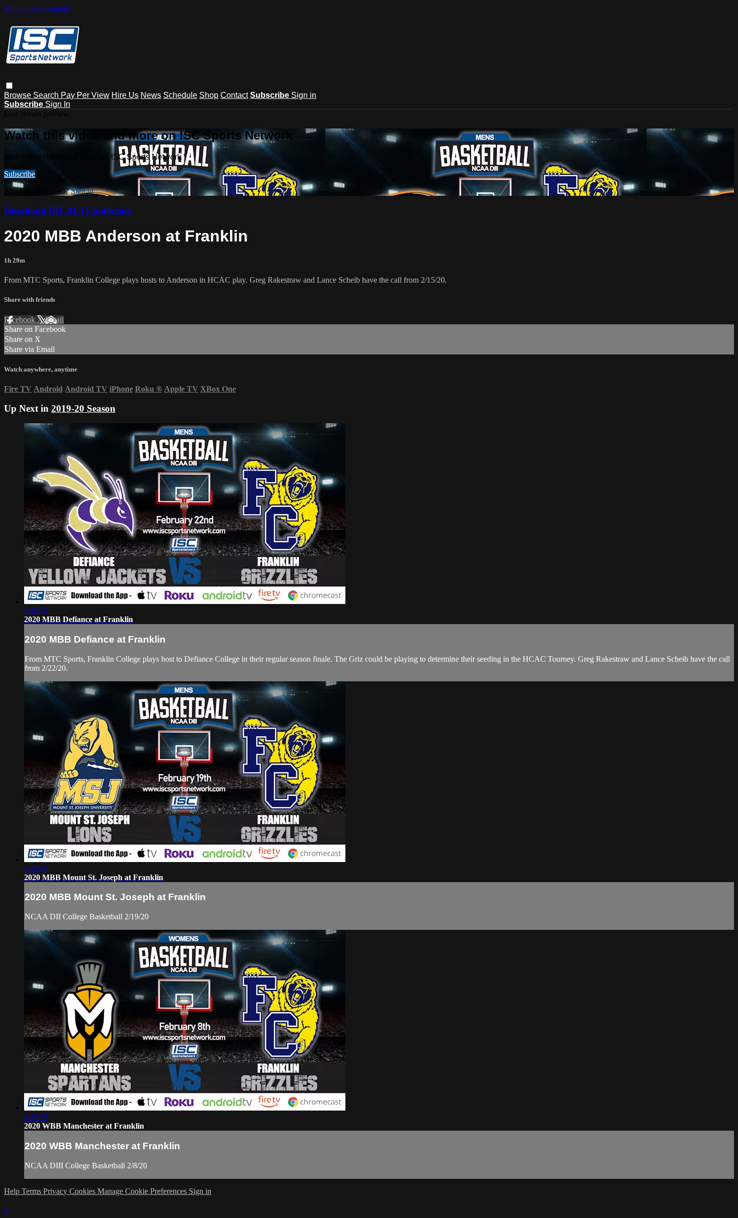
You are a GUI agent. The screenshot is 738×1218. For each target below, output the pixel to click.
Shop (208, 95)
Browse (18, 95)
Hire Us (125, 95)
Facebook (20, 319)
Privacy (56, 1191)
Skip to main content (36, 8)
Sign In (57, 104)
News (151, 95)
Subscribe (19, 174)
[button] (9, 85)
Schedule (180, 95)
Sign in (303, 95)
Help (13, 1191)
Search (47, 95)
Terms (32, 1191)
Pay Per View (85, 95)
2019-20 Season (83, 408)
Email (54, 319)
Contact (234, 95)
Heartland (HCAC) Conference (68, 210)
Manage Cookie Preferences (143, 1191)
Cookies (83, 1191)
